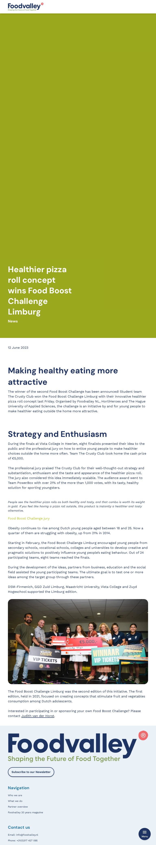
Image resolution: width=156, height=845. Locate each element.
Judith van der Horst (37, 716)
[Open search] (145, 6)
